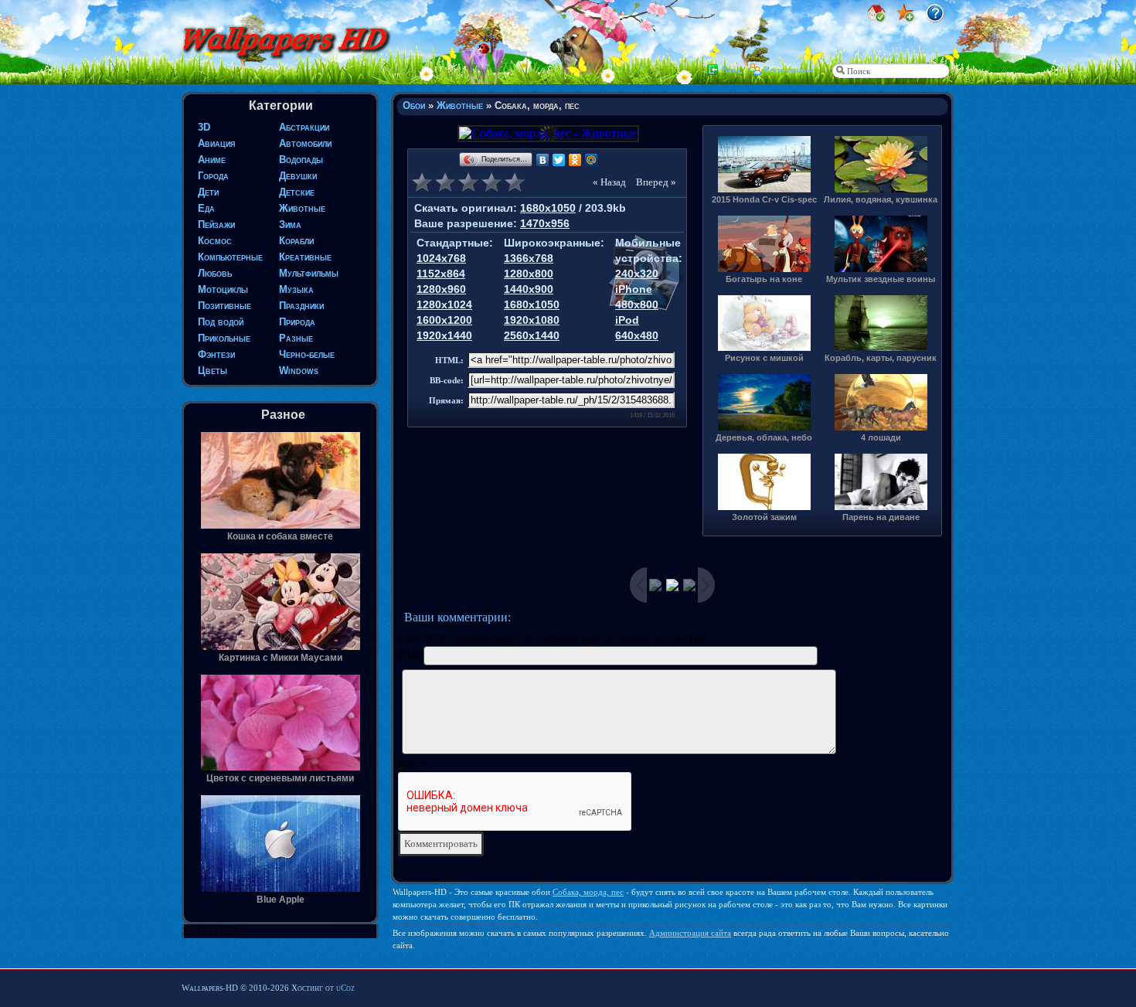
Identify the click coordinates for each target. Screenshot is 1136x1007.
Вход (731, 69)
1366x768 (528, 258)
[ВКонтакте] (543, 160)
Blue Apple (280, 899)
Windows (298, 370)
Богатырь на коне (764, 279)
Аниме (212, 159)
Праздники (301, 305)
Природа (297, 322)
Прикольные (224, 338)
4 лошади (881, 437)
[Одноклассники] (575, 160)
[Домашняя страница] (876, 18)
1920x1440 (444, 335)
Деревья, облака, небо (764, 437)
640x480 (636, 335)
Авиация (216, 143)
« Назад (609, 182)
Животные (302, 208)
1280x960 (441, 289)
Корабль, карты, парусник (881, 357)
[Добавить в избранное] (905, 18)
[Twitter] (559, 160)
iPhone (633, 289)
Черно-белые (307, 354)
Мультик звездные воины (880, 279)
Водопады (301, 159)
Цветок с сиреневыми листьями (280, 778)
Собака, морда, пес (588, 891)
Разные (296, 338)
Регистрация (788, 69)
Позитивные (224, 305)
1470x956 (545, 223)
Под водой (220, 322)
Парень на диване (881, 517)
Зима (290, 224)
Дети (208, 192)
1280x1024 (444, 304)
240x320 (636, 273)
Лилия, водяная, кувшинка (880, 199)
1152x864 (441, 273)
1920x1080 (531, 320)
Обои (414, 105)
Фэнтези (216, 354)
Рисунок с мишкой (764, 357)
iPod (627, 320)
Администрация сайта (690, 932)
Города (213, 176)
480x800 (636, 304)
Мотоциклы (223, 289)
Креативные (305, 257)
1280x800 (528, 273)
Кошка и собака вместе (280, 536)
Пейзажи (216, 224)
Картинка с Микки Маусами (280, 657)
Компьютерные (230, 257)
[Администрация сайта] (935, 18)
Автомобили (305, 143)
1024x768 (441, 258)
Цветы (212, 370)
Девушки (298, 176)
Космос (215, 241)
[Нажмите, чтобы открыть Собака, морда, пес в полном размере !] (547, 133)
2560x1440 (531, 335)
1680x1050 (548, 208)
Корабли (296, 241)
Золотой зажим (764, 517)
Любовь (215, 273)
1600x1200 (444, 320)
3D (204, 127)
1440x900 (528, 289)
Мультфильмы (308, 273)
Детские (297, 192)
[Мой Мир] (591, 160)
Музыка (296, 289)
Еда (206, 208)
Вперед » (656, 182)
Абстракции (304, 127)
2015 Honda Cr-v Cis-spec (764, 199)
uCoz (345, 987)
